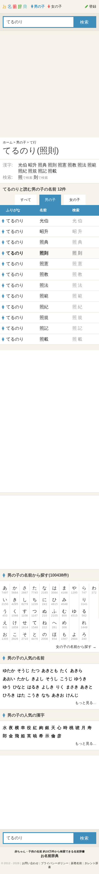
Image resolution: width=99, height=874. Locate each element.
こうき (33, 695)
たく (64, 670)
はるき (33, 687)
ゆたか (9, 670)
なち (46, 695)
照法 (82, 165)
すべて (25, 200)
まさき (72, 687)
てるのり (15, 220)
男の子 (21, 142)
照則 (52, 165)
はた (21, 695)
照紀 (22, 171)
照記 (42, 171)
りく (60, 687)
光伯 (22, 165)
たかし (23, 678)
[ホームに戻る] (14, 6)
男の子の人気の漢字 (26, 715)
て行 (33, 142)
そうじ (23, 670)
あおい (9, 678)
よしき (48, 687)
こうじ (66, 678)
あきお (58, 695)
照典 (42, 165)
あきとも (50, 670)
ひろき (9, 695)
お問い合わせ (30, 863)
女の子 (74, 200)
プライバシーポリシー (54, 863)
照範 (91, 165)
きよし (37, 678)
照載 (52, 171)
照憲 (62, 165)
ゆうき (80, 678)
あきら (76, 670)
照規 (32, 171)
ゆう (7, 687)
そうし (52, 678)
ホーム (8, 142)
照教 (72, 165)
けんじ (72, 695)
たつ (35, 670)
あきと (86, 687)
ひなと (19, 687)
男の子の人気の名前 (26, 658)
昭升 (32, 165)
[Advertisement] (49, 85)
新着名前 (76, 863)
